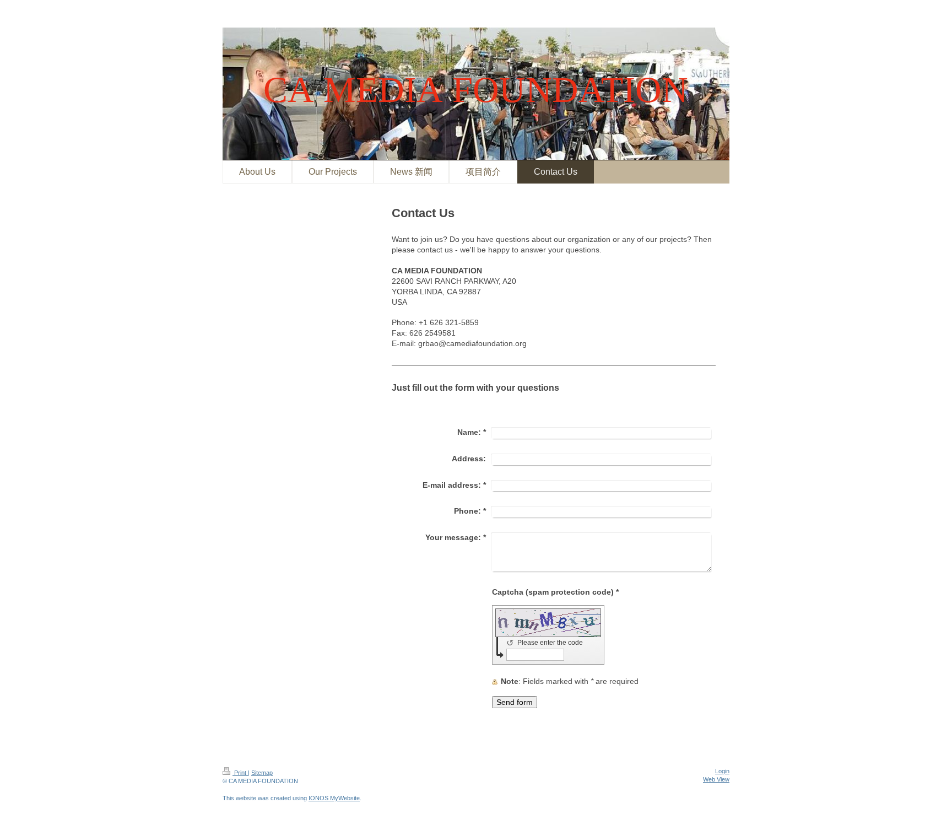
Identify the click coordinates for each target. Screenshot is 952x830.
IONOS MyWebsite (334, 798)
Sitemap (262, 772)
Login (722, 771)
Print (240, 772)
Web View (716, 779)
